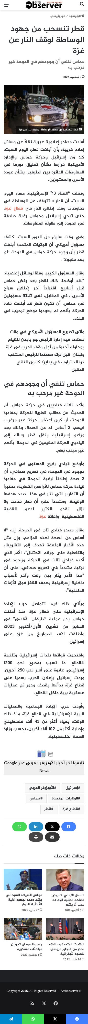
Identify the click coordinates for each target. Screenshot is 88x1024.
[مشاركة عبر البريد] (52, 837)
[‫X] (52, 826)
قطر (47, 809)
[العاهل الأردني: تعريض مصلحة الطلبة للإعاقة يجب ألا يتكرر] (65, 880)
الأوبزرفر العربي (41, 788)
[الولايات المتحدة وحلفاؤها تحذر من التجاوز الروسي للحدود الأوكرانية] (65, 929)
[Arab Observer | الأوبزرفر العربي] (44, 5)
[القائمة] (6, 7)
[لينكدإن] (36, 826)
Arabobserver (69, 991)
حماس (35, 798)
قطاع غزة (14, 208)
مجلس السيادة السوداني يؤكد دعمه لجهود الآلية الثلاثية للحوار (24, 899)
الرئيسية (75, 16)
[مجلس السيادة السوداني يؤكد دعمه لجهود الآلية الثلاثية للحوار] (23, 879)
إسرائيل (72, 788)
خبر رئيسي (58, 16)
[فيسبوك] (68, 826)
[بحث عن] (81, 7)
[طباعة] (36, 837)
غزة (43, 516)
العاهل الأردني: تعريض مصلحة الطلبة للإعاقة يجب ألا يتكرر (68, 900)
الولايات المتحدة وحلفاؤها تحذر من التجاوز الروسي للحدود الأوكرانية (65, 949)
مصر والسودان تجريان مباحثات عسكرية (26, 947)
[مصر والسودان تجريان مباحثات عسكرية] (23, 929)
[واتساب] (19, 826)
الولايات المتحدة (65, 798)
